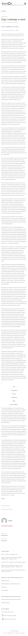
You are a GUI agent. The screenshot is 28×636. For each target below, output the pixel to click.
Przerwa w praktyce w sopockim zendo (9, 554)
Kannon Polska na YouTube (10, 619)
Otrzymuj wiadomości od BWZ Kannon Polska (10, 599)
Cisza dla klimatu (4, 590)
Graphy (17, 633)
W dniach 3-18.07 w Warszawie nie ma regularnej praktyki (13, 562)
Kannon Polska (16, 630)
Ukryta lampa (4, 587)
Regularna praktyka (5, 580)
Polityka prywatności (5, 602)
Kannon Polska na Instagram (10, 615)
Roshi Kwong (4, 16)
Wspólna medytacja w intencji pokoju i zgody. (10, 583)
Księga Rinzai (4, 535)
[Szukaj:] (25, 11)
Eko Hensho (4, 540)
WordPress (10, 633)
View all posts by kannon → (7, 525)
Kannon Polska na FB (8, 611)
